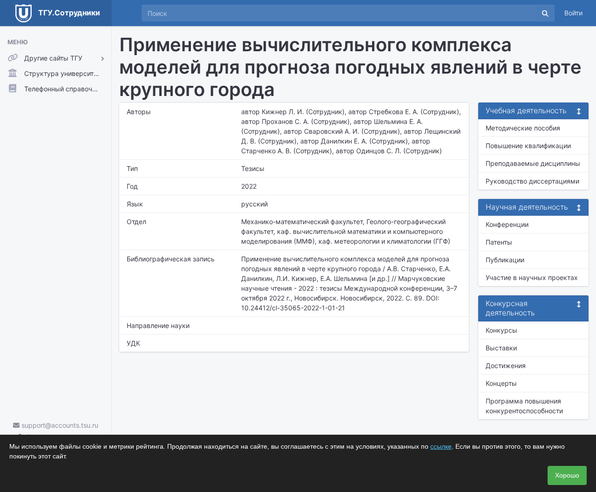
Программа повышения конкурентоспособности (524, 406)
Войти (573, 13)
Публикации (505, 260)
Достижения (506, 365)
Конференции (507, 224)
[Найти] (545, 13)
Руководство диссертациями (532, 181)
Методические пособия (523, 128)
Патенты (499, 242)
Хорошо (567, 475)
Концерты (501, 383)
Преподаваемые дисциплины (533, 163)
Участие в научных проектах (532, 277)
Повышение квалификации (528, 146)
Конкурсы (501, 330)
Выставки (501, 348)
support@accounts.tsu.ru (59, 425)
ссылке (441, 446)
